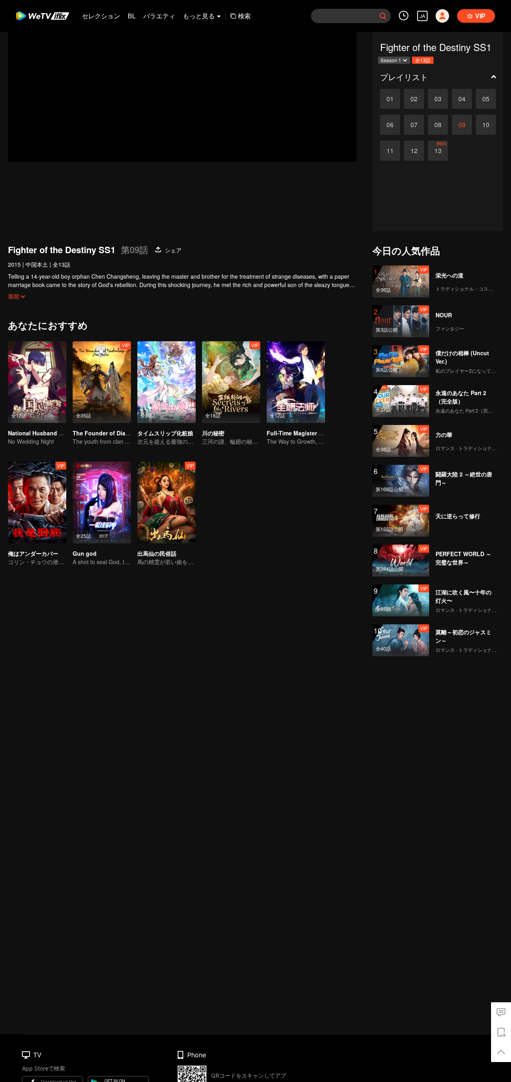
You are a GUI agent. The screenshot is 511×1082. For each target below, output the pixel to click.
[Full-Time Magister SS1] (296, 382)
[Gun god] (102, 502)
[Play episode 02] (414, 99)
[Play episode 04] (462, 99)
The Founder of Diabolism (108, 433)
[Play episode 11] (390, 151)
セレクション (101, 15)
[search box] (383, 16)
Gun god (85, 553)
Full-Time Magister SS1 (298, 433)
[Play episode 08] (438, 125)
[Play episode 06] (390, 125)
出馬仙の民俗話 (156, 553)
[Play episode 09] (462, 125)
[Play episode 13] (438, 151)
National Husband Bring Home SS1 (55, 433)
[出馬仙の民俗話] (166, 502)
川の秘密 (213, 433)
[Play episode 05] (486, 99)
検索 (244, 15)
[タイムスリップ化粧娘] (166, 382)
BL (132, 15)
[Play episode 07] (414, 125)
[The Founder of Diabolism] (102, 382)
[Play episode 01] (390, 99)
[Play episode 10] (486, 125)
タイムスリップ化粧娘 (165, 433)
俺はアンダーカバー (33, 553)
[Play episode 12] (414, 151)
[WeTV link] (43, 16)
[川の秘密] (231, 382)
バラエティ (159, 15)
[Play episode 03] (438, 99)
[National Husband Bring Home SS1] (37, 382)
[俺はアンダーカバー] (37, 502)
